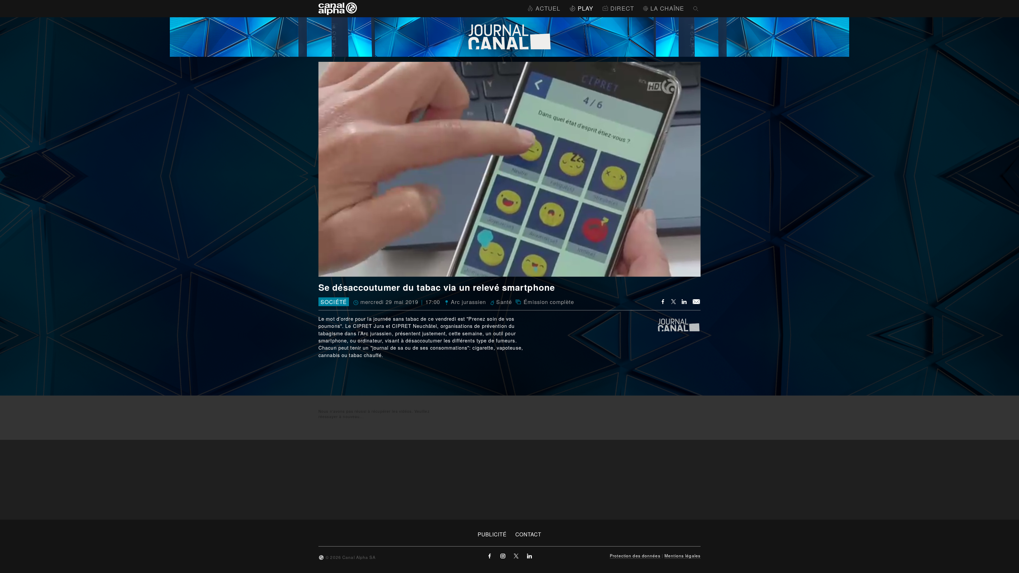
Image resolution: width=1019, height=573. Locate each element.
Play (585, 8)
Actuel (548, 8)
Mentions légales (682, 555)
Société (334, 302)
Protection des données (635, 555)
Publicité (492, 534)
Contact (528, 534)
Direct (622, 8)
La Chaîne (667, 8)
